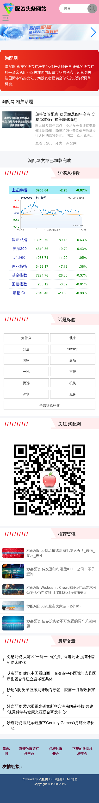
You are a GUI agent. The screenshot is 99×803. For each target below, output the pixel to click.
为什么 (26, 337)
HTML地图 (70, 779)
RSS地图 (55, 779)
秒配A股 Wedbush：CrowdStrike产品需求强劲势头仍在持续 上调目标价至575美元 (61, 590)
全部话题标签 (49, 405)
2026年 (72, 349)
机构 (72, 382)
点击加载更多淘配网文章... (49, 160)
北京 (72, 337)
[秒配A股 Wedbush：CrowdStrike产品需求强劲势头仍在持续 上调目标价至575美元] (13, 589)
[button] (93, 32)
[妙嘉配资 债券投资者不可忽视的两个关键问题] (13, 623)
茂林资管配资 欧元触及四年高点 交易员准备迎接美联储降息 (65, 116)
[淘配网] (25, 8)
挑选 (26, 382)
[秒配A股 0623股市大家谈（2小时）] (13, 606)
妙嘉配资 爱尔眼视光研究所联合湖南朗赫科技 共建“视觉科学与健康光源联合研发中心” (50, 709)
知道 (26, 349)
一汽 (26, 371)
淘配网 (6, 751)
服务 (72, 394)
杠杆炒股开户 (55, 751)
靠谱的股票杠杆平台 (29, 751)
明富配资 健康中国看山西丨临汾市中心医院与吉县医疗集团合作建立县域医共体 (51, 676)
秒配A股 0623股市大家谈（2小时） (54, 605)
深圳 (26, 394)
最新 (72, 360)
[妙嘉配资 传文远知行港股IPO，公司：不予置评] (13, 571)
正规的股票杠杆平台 (82, 751)
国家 (26, 360)
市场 (72, 371)
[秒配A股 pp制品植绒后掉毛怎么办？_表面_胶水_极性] (13, 553)
